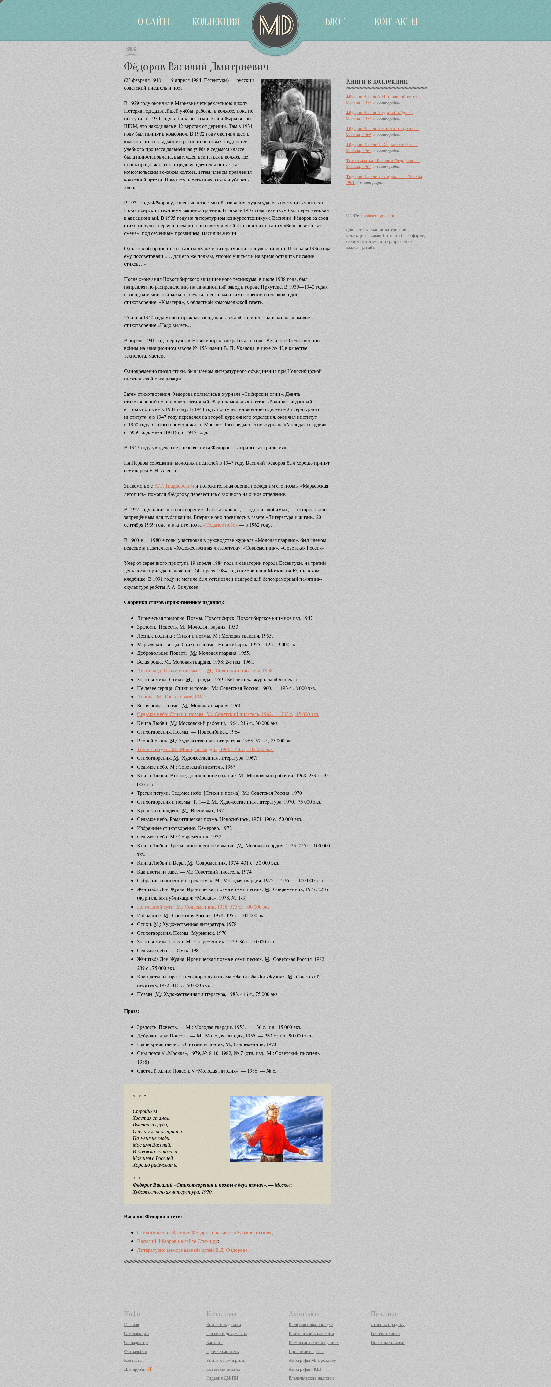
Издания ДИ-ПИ (222, 1378)
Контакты (133, 1360)
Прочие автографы (306, 1351)
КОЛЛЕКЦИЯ (216, 21)
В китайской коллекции (311, 1333)
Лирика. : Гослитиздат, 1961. (171, 696)
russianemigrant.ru (377, 215)
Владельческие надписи (311, 1378)
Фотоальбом (135, 1351)
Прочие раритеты (222, 1351)
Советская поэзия (223, 1369)
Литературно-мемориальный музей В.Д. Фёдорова (192, 1249)
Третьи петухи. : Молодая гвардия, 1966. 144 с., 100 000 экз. (205, 749)
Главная (131, 1324)
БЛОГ (335, 21)
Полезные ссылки (388, 1342)
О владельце (136, 1342)
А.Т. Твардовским (174, 485)
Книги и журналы (223, 1324)
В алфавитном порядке (311, 1324)
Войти (1, 1)
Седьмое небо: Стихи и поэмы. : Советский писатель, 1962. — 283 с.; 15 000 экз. (228, 714)
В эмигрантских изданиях (314, 1342)
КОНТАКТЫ (396, 21)
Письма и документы (226, 1333)
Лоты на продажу (388, 1324)
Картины (214, 1342)
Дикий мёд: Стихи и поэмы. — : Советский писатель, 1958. (205, 670)
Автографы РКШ (305, 1369)
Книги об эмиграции (226, 1360)
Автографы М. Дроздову (312, 1360)
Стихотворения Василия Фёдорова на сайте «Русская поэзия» (204, 1232)
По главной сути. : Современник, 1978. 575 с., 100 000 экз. (204, 906)
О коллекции (136, 1333)
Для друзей (135, 1369)
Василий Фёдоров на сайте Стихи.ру (177, 1240)
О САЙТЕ (155, 21)
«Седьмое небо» (220, 524)
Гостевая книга (385, 1333)
